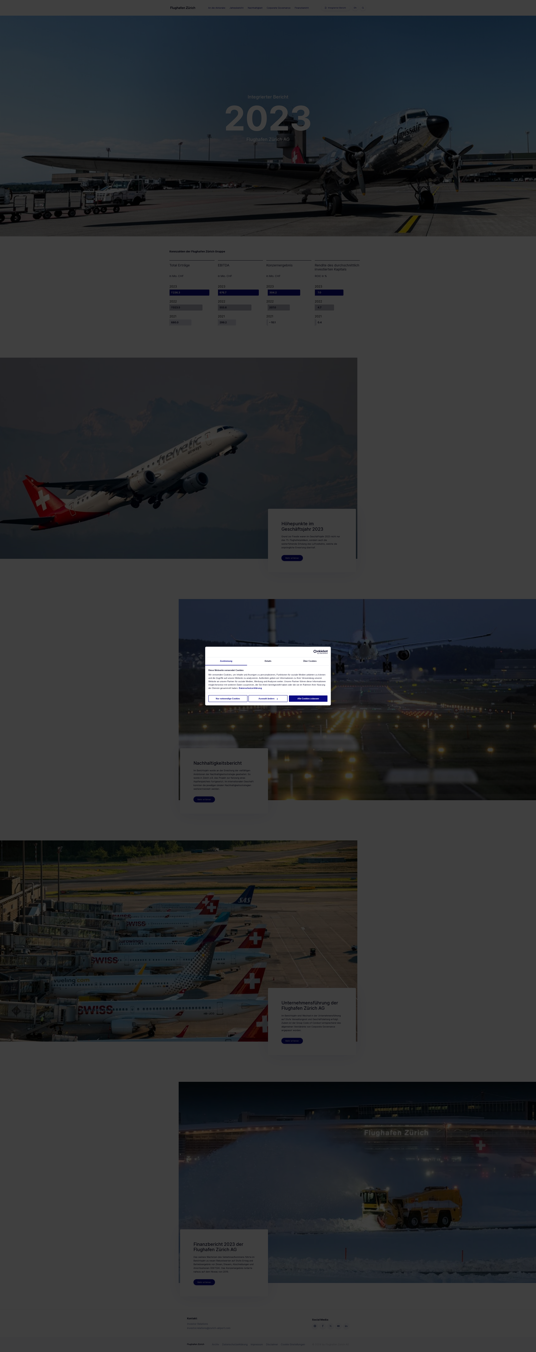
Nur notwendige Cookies (228, 698)
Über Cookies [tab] (310, 661)
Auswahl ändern (266, 698)
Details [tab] (268, 661)
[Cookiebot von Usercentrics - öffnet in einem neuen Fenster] (315, 652)
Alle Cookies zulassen (308, 698)
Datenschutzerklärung (250, 688)
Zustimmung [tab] (226, 661)
